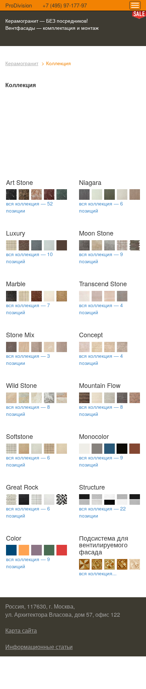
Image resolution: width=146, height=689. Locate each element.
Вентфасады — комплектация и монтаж (52, 27)
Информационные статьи (39, 647)
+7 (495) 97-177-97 (65, 5)
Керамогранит (21, 63)
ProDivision (18, 5)
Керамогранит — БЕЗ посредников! (46, 20)
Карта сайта (21, 630)
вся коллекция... (98, 573)
